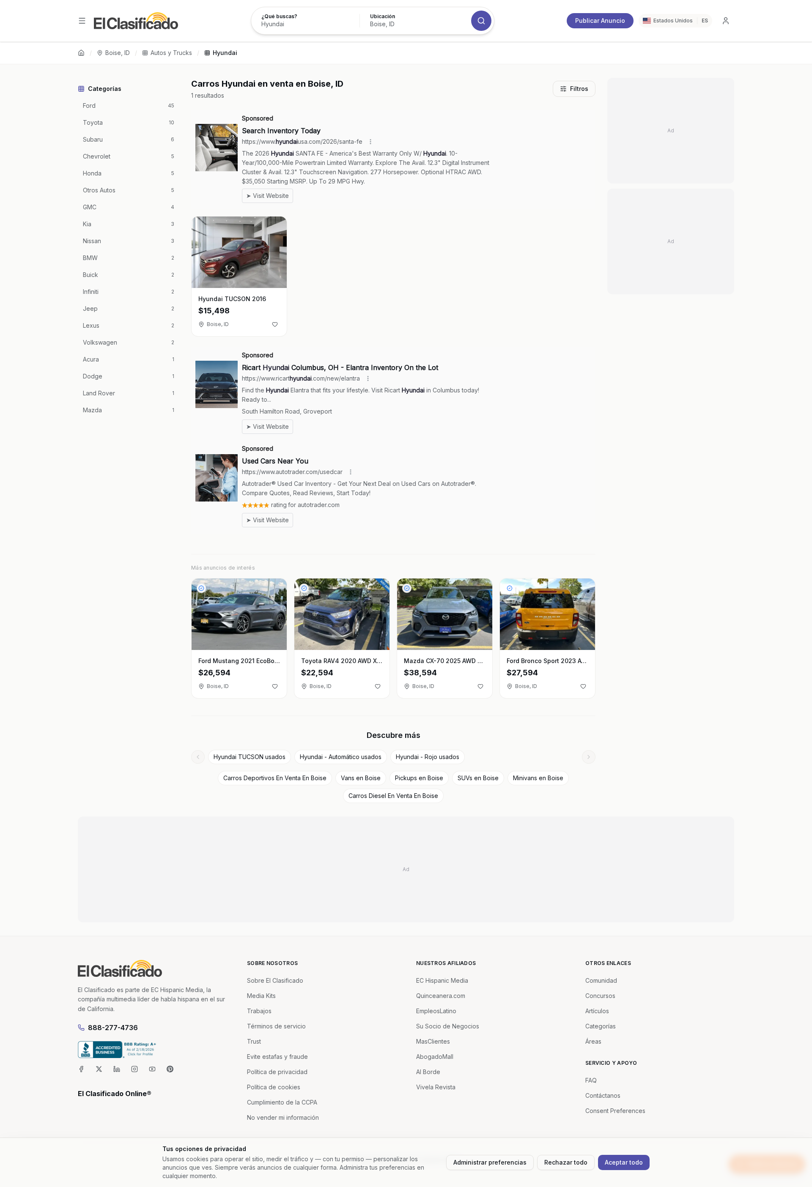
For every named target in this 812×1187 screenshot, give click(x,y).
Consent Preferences (615, 1110)
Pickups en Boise (419, 777)
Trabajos (259, 1010)
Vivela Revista (435, 1087)
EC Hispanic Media (442, 980)
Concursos (600, 995)
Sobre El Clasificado (275, 980)
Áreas (593, 1041)
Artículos (597, 1010)
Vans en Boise (361, 777)
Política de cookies (273, 1087)
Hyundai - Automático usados (340, 756)
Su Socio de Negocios (447, 1026)
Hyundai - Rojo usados (427, 756)
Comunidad (601, 980)
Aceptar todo (624, 1162)
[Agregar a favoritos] (275, 324)
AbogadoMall (434, 1056)
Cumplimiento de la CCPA (282, 1102)
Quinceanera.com (440, 995)
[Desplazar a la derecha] (588, 757)
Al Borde (428, 1071)
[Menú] (82, 20)
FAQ (591, 1080)
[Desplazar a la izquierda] (198, 757)
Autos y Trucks (171, 52)
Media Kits (261, 995)
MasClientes (433, 1041)
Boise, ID (117, 52)
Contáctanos (602, 1095)
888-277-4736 (113, 1027)
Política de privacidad (277, 1071)
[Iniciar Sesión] (725, 20)
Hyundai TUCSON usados (249, 756)
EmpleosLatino (436, 1010)
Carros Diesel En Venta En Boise (393, 795)
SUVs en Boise (478, 777)
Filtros (579, 88)
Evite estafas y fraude (277, 1056)
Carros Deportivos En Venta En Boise (274, 777)
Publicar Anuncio (600, 20)
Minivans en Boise (538, 777)
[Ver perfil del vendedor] (201, 588)
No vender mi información (283, 1117)
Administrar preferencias (490, 1162)
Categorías (600, 1026)
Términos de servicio (276, 1026)
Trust (254, 1041)
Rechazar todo (565, 1162)
